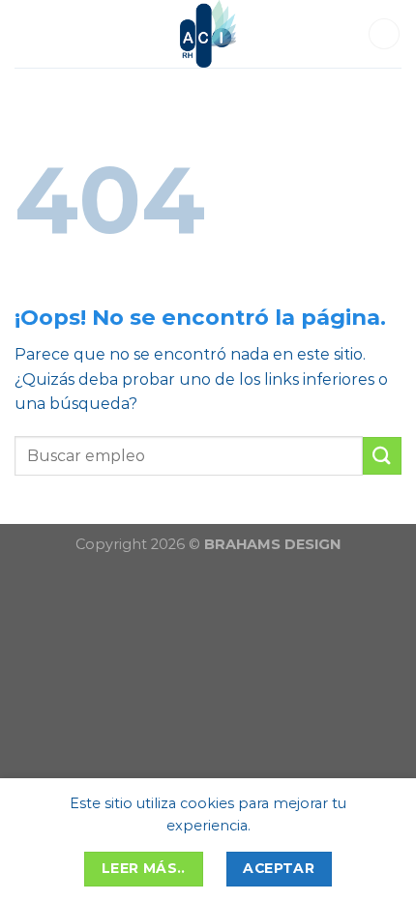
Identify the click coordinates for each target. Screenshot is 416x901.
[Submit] (382, 456)
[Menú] (31, 33)
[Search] (384, 34)
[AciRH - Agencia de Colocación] (208, 34)
